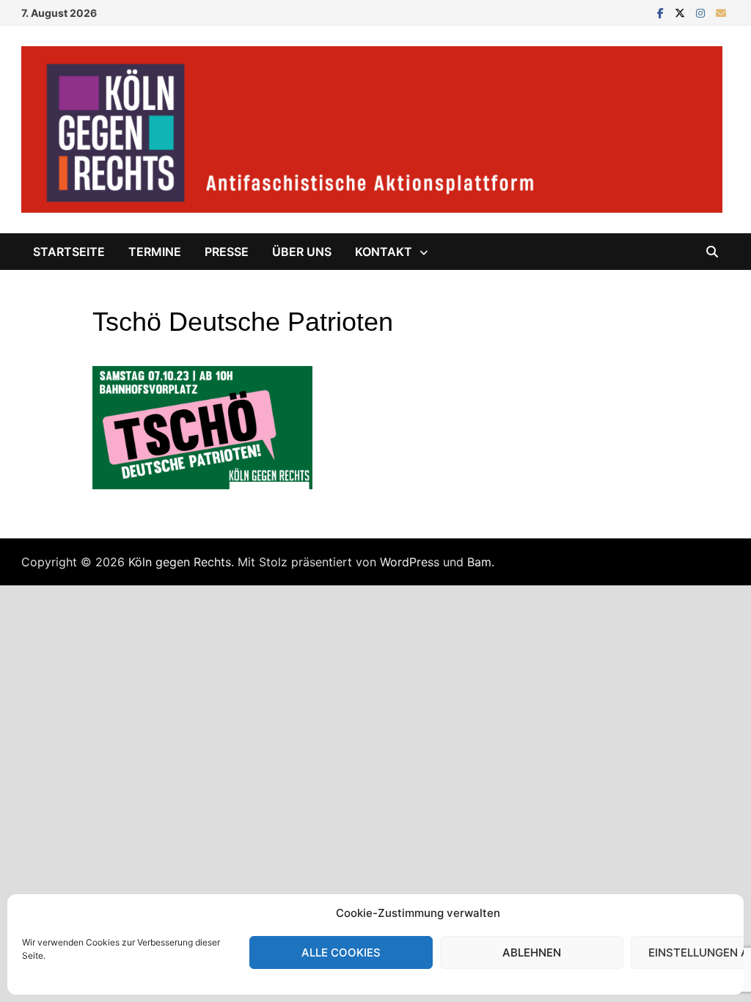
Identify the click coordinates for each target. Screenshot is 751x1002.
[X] (681, 12)
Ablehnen (531, 952)
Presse (227, 251)
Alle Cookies (341, 952)
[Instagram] (702, 12)
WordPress (409, 562)
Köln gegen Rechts (179, 562)
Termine (154, 251)
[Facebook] (662, 12)
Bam (479, 562)
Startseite (69, 251)
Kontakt (383, 251)
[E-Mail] (721, 12)
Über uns (301, 251)
